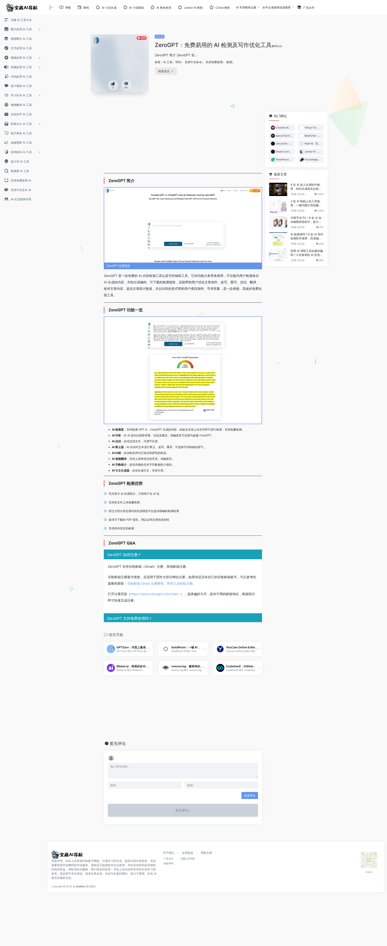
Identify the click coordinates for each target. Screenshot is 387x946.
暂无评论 (118, 743)
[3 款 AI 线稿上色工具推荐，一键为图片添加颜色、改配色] (278, 206)
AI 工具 (159, 36)
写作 (178, 62)
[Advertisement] (183, 140)
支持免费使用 (214, 62)
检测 (229, 62)
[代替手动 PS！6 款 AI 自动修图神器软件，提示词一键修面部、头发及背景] (278, 222)
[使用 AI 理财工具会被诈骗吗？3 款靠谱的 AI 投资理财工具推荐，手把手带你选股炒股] (278, 255)
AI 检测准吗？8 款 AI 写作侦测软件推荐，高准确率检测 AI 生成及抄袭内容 (306, 236)
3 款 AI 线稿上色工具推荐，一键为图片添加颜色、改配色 (305, 203)
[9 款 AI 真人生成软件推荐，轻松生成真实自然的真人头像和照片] (278, 189)
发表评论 (249, 795)
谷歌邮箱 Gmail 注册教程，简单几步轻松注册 (160, 583)
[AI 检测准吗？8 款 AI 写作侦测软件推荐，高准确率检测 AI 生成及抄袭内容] (278, 239)
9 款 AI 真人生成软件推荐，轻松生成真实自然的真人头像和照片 (305, 187)
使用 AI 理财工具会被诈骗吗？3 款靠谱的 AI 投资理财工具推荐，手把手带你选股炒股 (306, 253)
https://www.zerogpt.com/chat (153, 594)
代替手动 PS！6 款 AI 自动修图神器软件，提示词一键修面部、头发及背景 (305, 220)
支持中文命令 (193, 62)
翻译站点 (276, 46)
